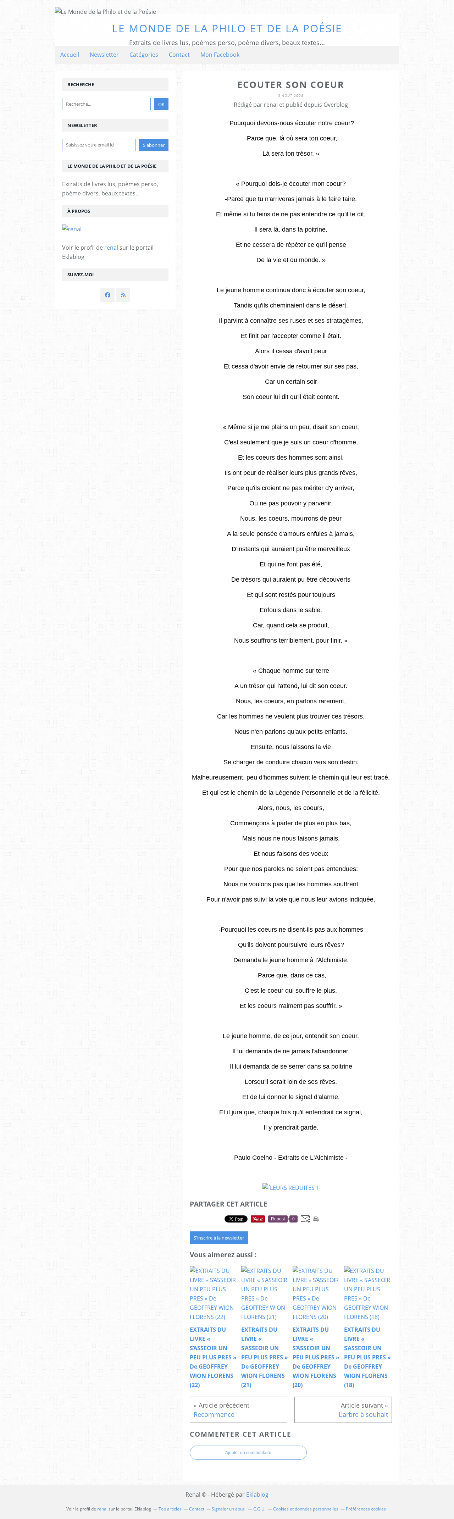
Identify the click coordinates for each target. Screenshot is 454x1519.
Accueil (69, 55)
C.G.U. (259, 1509)
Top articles (170, 1509)
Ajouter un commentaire (248, 1452)
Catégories (143, 55)
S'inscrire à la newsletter (219, 1238)
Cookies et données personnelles (305, 1509)
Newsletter (104, 55)
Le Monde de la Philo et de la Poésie (227, 28)
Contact (179, 55)
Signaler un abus (229, 1509)
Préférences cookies (366, 1509)
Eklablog (257, 1494)
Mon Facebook (219, 55)
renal (111, 247)
